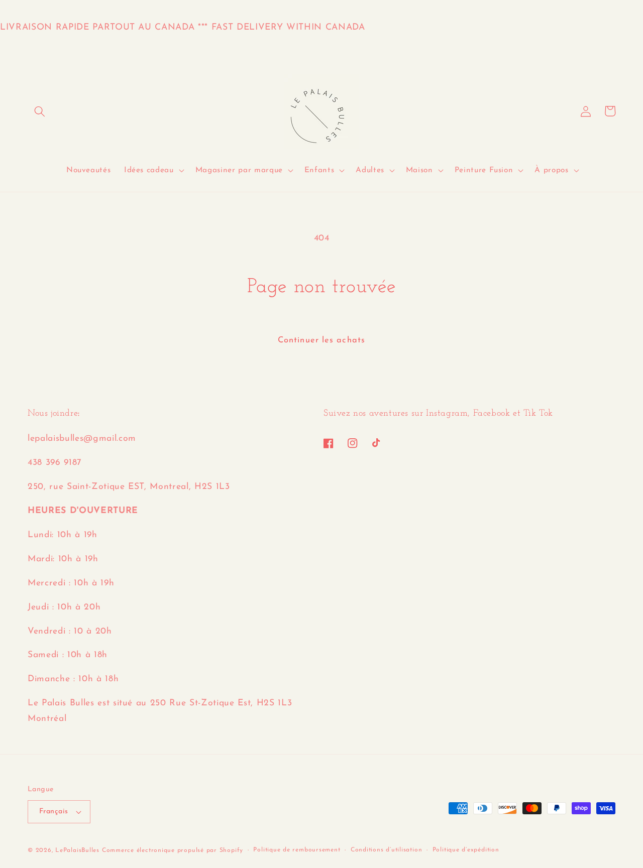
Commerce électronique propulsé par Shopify (172, 850)
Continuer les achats (321, 340)
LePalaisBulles (77, 850)
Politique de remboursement (296, 850)
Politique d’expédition (466, 850)
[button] (40, 111)
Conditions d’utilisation (386, 850)
